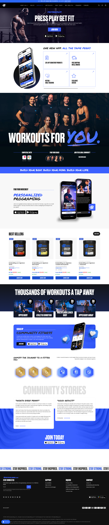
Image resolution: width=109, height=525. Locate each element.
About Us (88, 483)
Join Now (54, 29)
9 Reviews (17, 267)
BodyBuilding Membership (92, 485)
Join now (21, 344)
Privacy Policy (25, 489)
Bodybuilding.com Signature (14, 261)
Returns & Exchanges (50, 487)
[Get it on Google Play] (60, 36)
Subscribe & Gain (90, 487)
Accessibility (48, 483)
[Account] (102, 5)
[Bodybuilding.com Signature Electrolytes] (42, 248)
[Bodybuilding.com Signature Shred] (19, 248)
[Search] (98, 5)
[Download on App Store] (49, 36)
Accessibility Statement (72, 485)
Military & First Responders (72, 487)
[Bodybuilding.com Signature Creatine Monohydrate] (66, 248)
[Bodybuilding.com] (4, 5)
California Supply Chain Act (72, 489)
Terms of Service (6, 490)
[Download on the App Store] (93, 497)
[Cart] (105, 5)
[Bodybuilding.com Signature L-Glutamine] (89, 248)
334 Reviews (64, 267)
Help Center (48, 485)
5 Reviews (87, 267)
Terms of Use (69, 491)
